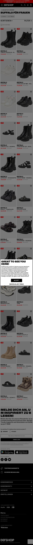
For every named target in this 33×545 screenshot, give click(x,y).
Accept (16, 280)
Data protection (25, 276)
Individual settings (16, 284)
